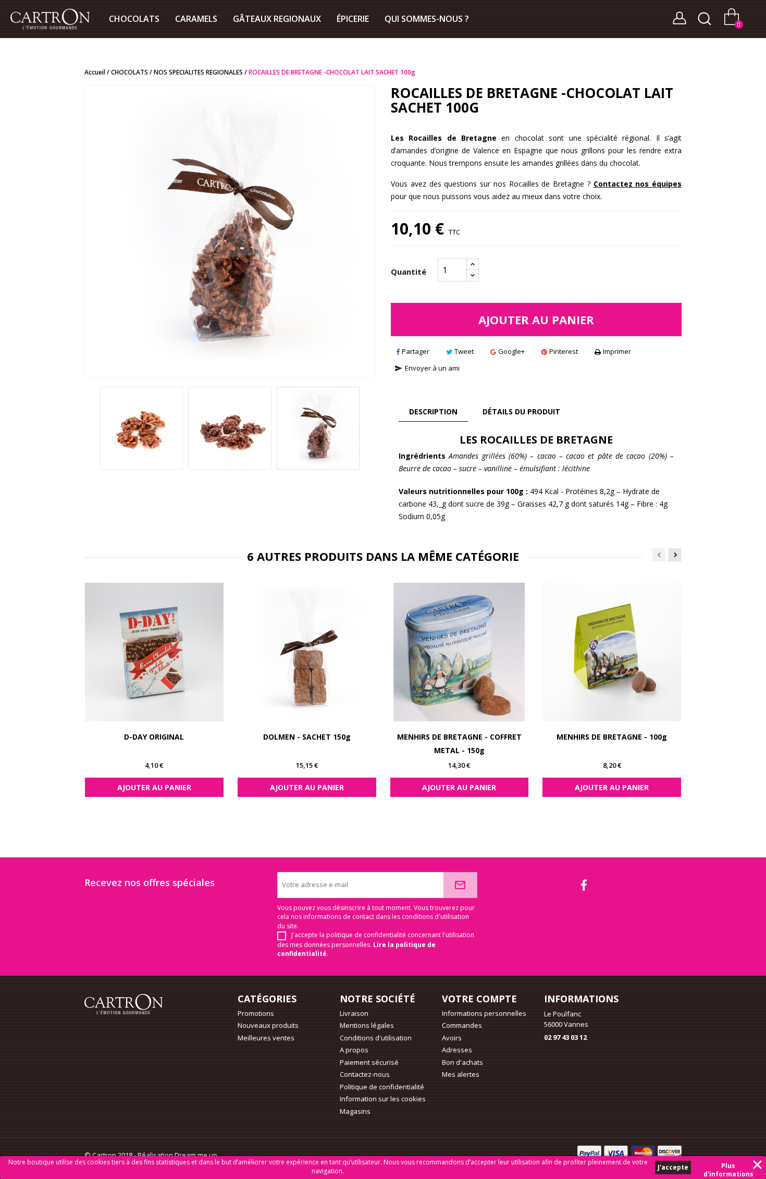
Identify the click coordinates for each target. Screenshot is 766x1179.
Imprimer (617, 351)
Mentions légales (367, 1025)
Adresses (457, 1049)
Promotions (256, 1013)
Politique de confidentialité (382, 1086)
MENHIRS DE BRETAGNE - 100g (612, 737)
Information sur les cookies (383, 1098)
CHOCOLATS (134, 18)
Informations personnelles (484, 1013)
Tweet (464, 351)
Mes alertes (460, 1074)
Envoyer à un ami (427, 368)
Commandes (462, 1025)
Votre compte (479, 998)
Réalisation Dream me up (177, 1155)
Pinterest (563, 351)
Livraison (354, 1013)
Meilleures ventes (266, 1037)
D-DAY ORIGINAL (154, 737)
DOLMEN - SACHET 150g (307, 737)
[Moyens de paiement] (123, 1004)
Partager (415, 351)
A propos (354, 1049)
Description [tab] (433, 411)
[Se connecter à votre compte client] (679, 21)
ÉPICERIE (353, 18)
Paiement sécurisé (369, 1062)
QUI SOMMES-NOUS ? (427, 18)
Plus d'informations (728, 1167)
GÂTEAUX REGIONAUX (277, 18)
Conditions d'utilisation (376, 1037)
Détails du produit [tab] (521, 411)
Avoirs (452, 1037)
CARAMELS (196, 18)
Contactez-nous (365, 1074)
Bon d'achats (462, 1062)
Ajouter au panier (536, 319)
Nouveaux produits (268, 1025)
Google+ (511, 351)
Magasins (355, 1111)
